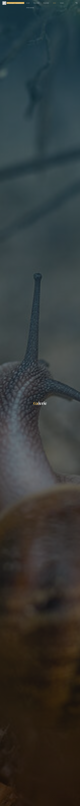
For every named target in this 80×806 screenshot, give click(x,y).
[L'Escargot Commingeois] (4, 3)
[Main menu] (76, 3)
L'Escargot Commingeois (15, 3)
